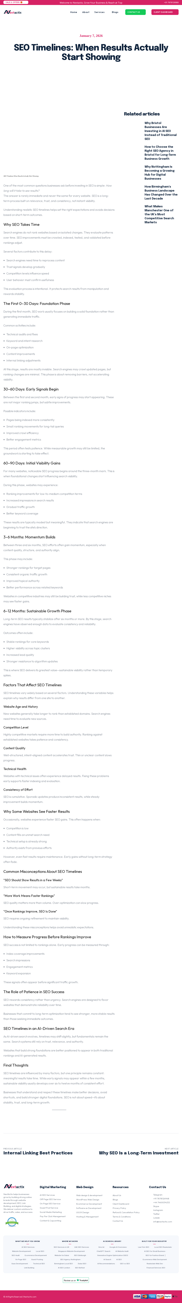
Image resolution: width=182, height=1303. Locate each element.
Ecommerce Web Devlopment (155, 1259)
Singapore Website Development (71, 1251)
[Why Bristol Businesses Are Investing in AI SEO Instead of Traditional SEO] (132, 129)
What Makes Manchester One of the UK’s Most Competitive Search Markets (159, 214)
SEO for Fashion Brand (155, 1255)
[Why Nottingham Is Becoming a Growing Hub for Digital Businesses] (132, 173)
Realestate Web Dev (155, 1264)
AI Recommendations (106, 1264)
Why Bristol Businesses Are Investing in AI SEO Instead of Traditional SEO (161, 131)
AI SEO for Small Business (154, 1251)
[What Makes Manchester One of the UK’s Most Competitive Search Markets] (132, 213)
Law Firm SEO (143, 1247)
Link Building (29, 1268)
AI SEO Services (28, 1247)
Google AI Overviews (118, 1247)
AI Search (107, 1259)
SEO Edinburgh (80, 1255)
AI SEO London (64, 1268)
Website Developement (21, 1251)
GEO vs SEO (125, 1264)
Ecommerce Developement (36, 1255)
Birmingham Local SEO (63, 1264)
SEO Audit (16, 1255)
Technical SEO (39, 1264)
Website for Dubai (62, 1255)
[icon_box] (155, 1195)
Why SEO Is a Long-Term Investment (139, 1153)
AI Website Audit (122, 1251)
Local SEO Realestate (163, 1247)
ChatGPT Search (103, 1251)
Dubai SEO (82, 1264)
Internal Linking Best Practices (38, 1153)
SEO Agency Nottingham (70, 1259)
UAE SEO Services (81, 1247)
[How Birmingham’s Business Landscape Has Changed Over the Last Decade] (132, 193)
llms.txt (101, 1247)
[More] (129, 73)
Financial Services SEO (156, 1268)
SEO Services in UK (61, 1247)
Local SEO (40, 1251)
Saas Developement (20, 1264)
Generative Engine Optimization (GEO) (112, 1255)
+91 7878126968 (171, 2)
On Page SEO (20, 1259)
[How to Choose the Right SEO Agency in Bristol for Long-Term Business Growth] (132, 153)
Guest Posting (37, 1259)
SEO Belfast (80, 1268)
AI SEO (119, 1259)
